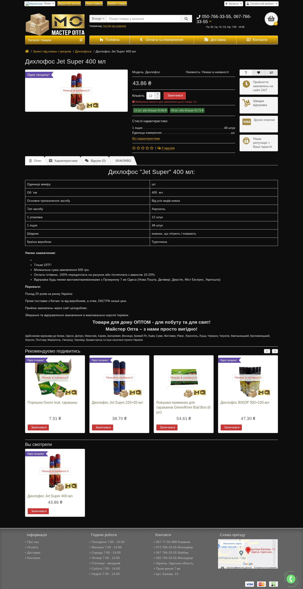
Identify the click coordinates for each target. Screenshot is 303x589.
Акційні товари (117, 3)
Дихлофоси (83, 51)
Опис (37, 160)
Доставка (218, 40)
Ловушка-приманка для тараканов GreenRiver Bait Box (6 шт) (183, 407)
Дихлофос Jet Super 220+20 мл (117, 402)
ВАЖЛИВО (123, 160)
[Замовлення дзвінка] (291, 579)
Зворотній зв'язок (69, 3)
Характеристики (65, 160)
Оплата (32, 547)
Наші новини (94, 3)
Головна (112, 40)
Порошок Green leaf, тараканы (52, 402)
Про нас (33, 542)
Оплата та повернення (164, 40)
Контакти (259, 40)
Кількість (138, 95)
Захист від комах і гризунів (52, 51)
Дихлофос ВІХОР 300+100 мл (244, 402)
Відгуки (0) (98, 160)
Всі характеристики (146, 138)
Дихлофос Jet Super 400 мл (50, 496)
